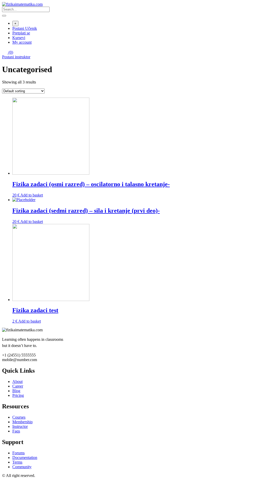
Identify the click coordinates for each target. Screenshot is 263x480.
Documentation (24, 457)
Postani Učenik (24, 28)
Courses (18, 417)
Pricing (18, 395)
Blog (16, 391)
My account (22, 42)
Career (17, 386)
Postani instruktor (16, 57)
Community (22, 467)
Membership (22, 422)
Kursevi (18, 37)
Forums (18, 453)
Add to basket (31, 195)
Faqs (16, 431)
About (17, 381)
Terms (17, 462)
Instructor (20, 426)
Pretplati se (21, 33)
